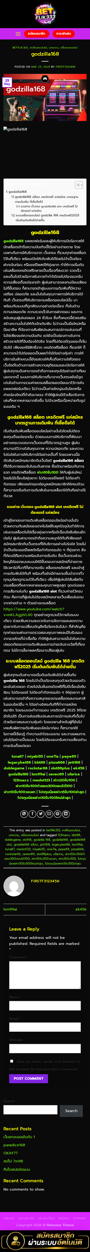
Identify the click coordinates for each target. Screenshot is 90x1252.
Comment (18, 957)
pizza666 (57, 762)
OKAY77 (10, 1153)
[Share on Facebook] (32, 814)
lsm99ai (38, 774)
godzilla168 (18, 191)
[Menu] (18, 33)
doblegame (13, 840)
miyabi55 (35, 756)
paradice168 (14, 1145)
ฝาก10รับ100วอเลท (19, 792)
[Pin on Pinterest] (57, 814)
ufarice (73, 774)
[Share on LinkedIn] (66, 814)
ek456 (78, 768)
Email (15, 1018)
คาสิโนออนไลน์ (38, 48)
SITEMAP (79, 1218)
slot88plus (60, 768)
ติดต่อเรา (64, 1218)
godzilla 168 (42, 840)
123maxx (21, 780)
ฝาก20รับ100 (64, 780)
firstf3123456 (65, 67)
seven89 (56, 774)
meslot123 (41, 780)
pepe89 (69, 756)
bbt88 (39, 762)
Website (16, 1039)
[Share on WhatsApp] (24, 814)
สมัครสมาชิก (26, 1218)
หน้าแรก (9, 1218)
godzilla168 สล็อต (26, 844)
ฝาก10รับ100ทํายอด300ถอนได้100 (44, 786)
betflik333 (20, 48)
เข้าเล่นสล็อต (46, 1218)
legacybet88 (19, 762)
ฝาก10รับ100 (47, 472)
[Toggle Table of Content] (76, 185)
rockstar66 (13, 854)
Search (9, 1101)
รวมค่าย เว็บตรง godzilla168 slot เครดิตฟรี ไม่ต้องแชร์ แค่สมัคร (49, 208)
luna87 (18, 756)
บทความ (54, 48)
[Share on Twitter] (41, 814)
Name (15, 997)
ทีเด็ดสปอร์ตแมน (16, 1169)
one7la (52, 756)
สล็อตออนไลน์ (69, 48)
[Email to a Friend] (49, 814)
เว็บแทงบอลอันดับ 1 (19, 1137)
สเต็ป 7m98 (13, 1161)
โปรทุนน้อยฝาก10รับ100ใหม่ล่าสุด (44, 798)
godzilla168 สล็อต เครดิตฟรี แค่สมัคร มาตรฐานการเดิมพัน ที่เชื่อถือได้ (46, 199)
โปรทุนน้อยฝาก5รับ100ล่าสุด (61, 792)
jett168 (74, 762)
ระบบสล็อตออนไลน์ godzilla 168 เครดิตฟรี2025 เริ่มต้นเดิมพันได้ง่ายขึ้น (47, 217)
